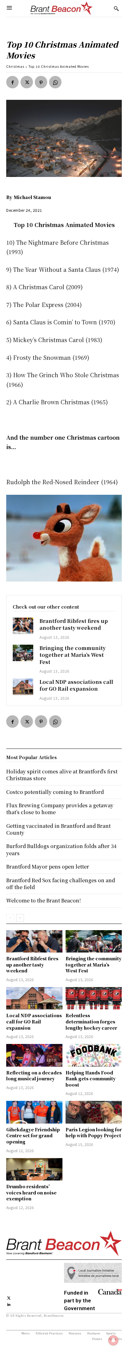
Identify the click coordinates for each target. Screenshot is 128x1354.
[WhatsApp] (55, 82)
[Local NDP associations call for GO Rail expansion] (23, 687)
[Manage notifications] (113, 1340)
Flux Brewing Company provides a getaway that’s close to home (59, 809)
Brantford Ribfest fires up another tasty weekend (73, 624)
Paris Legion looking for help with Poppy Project (94, 1132)
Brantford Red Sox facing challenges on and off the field (60, 884)
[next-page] (20, 918)
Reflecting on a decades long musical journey (34, 1075)
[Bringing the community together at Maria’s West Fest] (23, 653)
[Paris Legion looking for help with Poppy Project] (94, 1112)
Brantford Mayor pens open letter (47, 866)
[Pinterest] (41, 82)
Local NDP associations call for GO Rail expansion (76, 685)
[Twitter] (27, 82)
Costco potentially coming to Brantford (55, 791)
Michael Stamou (32, 197)
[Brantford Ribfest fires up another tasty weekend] (23, 626)
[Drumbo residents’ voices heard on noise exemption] (34, 1169)
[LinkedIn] (8, 1303)
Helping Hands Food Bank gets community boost (91, 1078)
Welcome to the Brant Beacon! (43, 900)
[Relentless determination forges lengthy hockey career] (94, 998)
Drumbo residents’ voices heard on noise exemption (31, 1192)
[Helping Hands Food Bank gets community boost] (94, 1055)
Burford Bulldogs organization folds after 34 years (61, 849)
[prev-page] (10, 918)
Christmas (15, 66)
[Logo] (61, 8)
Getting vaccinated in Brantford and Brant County (58, 829)
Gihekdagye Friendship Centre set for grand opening (33, 1135)
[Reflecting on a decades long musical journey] (34, 1055)
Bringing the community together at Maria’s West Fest (72, 654)
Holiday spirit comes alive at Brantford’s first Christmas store (61, 775)
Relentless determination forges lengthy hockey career (91, 1021)
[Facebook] (12, 82)
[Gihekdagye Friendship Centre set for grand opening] (34, 1112)
